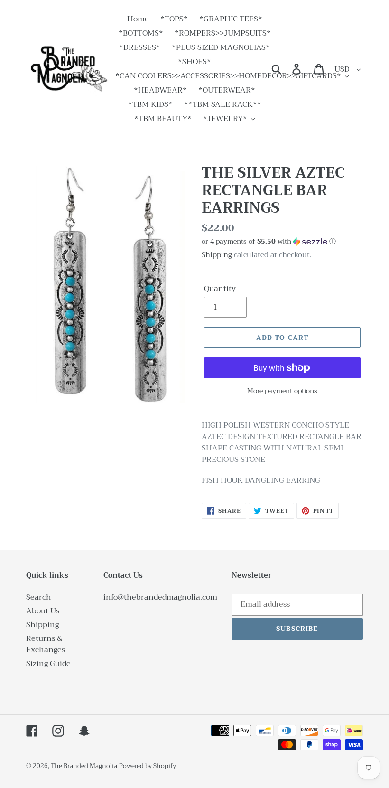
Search (38, 597)
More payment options (282, 391)
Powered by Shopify (147, 765)
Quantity (220, 288)
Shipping (217, 255)
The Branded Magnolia (84, 765)
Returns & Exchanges (45, 644)
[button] (282, 241)
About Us (42, 611)
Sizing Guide (48, 663)
